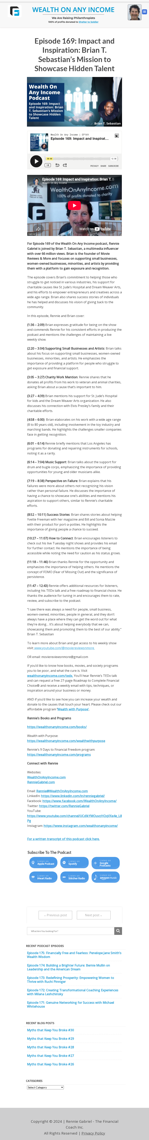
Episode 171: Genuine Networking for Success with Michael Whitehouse (70, 1004)
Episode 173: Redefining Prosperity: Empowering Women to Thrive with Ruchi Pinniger (70, 980)
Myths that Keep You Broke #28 (50, 1047)
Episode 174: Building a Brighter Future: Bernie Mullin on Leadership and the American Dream (68, 967)
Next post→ (93, 915)
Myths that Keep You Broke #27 (50, 1056)
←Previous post (55, 915)
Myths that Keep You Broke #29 (50, 1038)
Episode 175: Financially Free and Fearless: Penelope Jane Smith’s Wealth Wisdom (74, 955)
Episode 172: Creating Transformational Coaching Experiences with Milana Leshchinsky (72, 992)
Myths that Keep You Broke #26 (50, 1064)
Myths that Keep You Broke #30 (50, 1030)
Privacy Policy (93, 1133)
